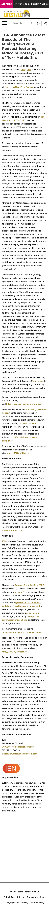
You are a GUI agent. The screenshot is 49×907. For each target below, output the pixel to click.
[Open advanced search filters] (38, 23)
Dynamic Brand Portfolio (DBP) (29, 585)
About (13, 891)
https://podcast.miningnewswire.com (24, 404)
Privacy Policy (37, 902)
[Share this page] (45, 23)
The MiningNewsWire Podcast (19, 87)
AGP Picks (7, 4)
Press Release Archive (28, 891)
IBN (23, 69)
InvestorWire (20, 592)
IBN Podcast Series (28, 423)
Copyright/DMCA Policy (16, 902)
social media (32, 613)
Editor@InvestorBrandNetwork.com (19, 753)
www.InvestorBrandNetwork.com (18, 747)
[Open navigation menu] (4, 23)
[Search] (32, 23)
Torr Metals (37, 381)
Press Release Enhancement (26, 606)
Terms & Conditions (36, 897)
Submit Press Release (14, 897)
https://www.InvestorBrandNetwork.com (21, 632)
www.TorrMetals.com (12, 530)
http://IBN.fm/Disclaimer (14, 651)
